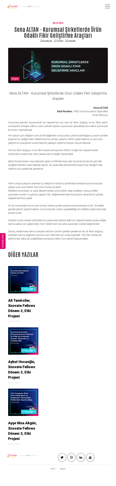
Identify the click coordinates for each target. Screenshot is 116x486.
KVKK (52, 469)
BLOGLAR (15, 79)
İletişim (63, 469)
